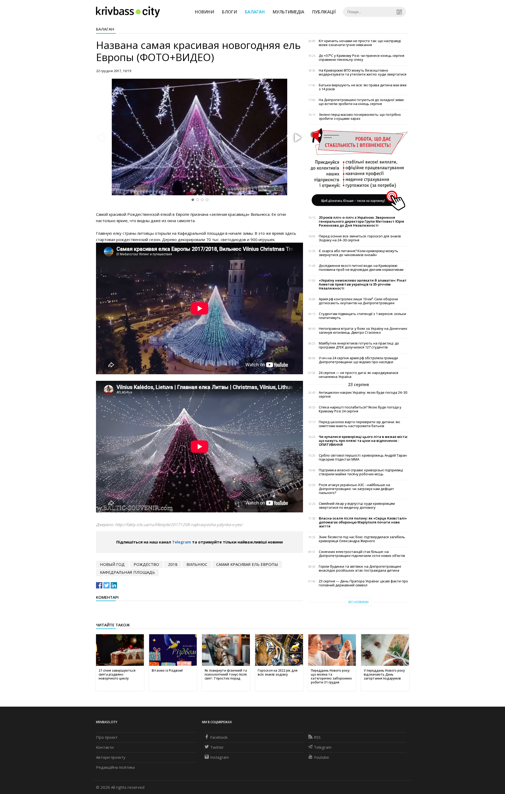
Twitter (217, 747)
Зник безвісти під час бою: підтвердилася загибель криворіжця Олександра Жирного (362, 539)
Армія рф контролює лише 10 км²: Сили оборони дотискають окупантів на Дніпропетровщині (358, 301)
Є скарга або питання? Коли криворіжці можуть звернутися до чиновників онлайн (358, 253)
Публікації (324, 12)
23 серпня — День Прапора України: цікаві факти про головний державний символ (363, 583)
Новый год (112, 564)
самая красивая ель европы (247, 564)
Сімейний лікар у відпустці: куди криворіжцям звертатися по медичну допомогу (357, 506)
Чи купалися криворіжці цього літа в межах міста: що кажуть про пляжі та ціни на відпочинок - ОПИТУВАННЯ (363, 441)
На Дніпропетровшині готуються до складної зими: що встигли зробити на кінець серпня (361, 102)
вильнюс (196, 564)
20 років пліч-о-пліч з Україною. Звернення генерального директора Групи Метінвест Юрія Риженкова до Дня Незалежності (361, 221)
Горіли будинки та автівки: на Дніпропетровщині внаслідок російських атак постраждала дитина (360, 568)
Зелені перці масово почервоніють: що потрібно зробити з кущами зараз (360, 117)
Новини (204, 12)
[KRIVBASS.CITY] (128, 11)
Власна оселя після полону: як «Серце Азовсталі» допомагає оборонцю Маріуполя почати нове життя (363, 522)
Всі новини (358, 602)
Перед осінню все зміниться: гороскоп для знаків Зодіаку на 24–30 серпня (360, 238)
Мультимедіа (288, 12)
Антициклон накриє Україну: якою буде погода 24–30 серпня (363, 394)
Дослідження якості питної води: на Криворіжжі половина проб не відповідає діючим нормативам (361, 268)
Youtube (321, 757)
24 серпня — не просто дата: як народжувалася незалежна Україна (358, 375)
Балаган (255, 12)
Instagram (219, 757)
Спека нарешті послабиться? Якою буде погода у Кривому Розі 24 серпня (360, 409)
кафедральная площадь (127, 572)
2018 (173, 564)
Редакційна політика (115, 767)
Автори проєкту (110, 757)
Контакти (105, 747)
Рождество (146, 564)
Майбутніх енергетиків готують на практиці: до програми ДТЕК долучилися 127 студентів (359, 345)
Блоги (229, 12)
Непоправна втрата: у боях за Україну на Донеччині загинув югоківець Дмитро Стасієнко (363, 330)
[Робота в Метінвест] (358, 169)
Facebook (219, 737)
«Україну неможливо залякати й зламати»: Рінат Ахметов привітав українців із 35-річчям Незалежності (363, 284)
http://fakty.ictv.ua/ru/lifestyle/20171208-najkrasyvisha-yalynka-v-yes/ (179, 524)
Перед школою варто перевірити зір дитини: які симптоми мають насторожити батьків (359, 424)
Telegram (181, 542)
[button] (297, 138)
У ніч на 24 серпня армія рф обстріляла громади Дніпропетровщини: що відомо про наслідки (358, 360)
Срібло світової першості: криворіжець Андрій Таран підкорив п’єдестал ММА (363, 457)
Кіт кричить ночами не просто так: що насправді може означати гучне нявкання (360, 43)
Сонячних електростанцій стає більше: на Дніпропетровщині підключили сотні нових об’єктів (362, 554)
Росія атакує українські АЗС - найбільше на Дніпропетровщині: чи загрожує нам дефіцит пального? (356, 489)
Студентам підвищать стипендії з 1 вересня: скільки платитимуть (362, 316)
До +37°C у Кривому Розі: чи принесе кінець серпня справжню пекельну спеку (361, 58)
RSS (317, 737)
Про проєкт (107, 737)
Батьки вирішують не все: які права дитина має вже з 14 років (363, 87)
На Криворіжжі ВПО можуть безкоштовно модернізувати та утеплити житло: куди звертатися (362, 72)
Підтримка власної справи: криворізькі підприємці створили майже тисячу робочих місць (361, 472)
